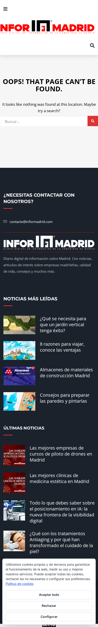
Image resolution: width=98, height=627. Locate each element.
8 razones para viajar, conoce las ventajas (62, 347)
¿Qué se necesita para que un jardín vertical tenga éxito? (63, 324)
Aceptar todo (49, 595)
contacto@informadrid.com (31, 221)
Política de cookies (20, 584)
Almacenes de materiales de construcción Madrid (66, 372)
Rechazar (49, 606)
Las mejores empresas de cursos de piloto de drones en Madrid (61, 454)
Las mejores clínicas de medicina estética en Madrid (59, 478)
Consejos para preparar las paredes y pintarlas (65, 398)
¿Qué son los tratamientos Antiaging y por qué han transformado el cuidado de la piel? (61, 542)
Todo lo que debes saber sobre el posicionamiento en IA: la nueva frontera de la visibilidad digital (62, 512)
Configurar (49, 617)
